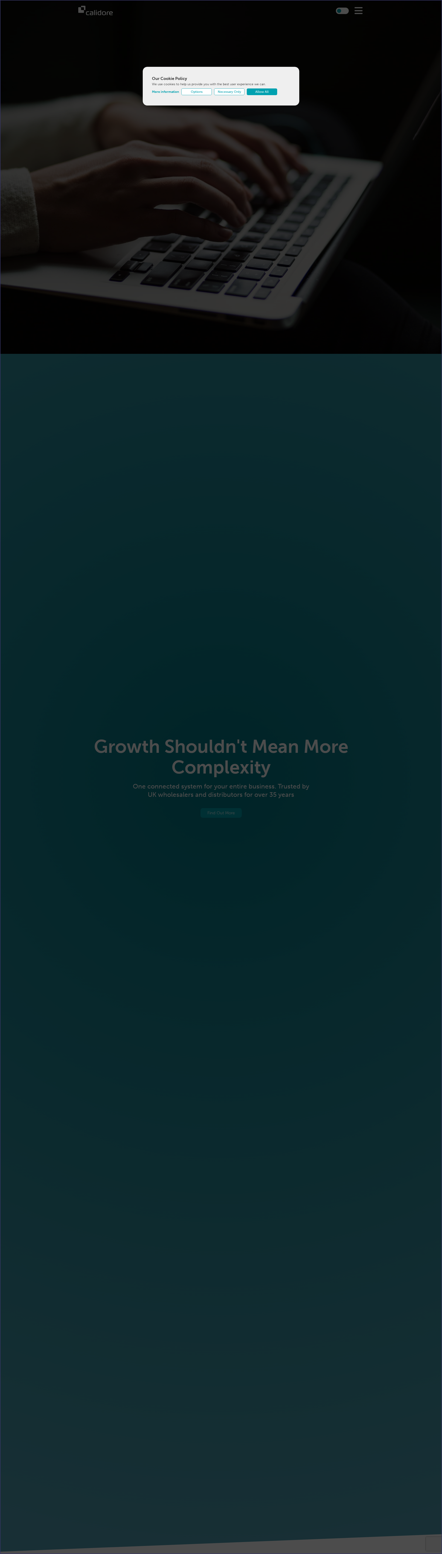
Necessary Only (229, 92)
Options (197, 92)
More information (165, 92)
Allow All (262, 92)
